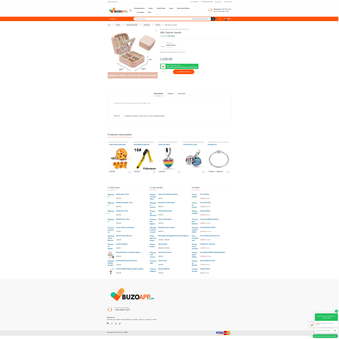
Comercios (195, 1)
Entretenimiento (139, 8)
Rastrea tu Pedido (208, 1)
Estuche (172, 29)
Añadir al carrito (185, 71)
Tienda (219, 1)
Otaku (126, 142)
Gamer (150, 8)
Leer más (203, 172)
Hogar (171, 8)
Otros (149, 12)
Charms (158, 25)
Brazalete (162, 29)
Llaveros (122, 142)
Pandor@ (146, 25)
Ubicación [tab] (181, 93)
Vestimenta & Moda (183, 8)
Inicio (109, 25)
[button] (156, 30)
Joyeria (176, 29)
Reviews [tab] (170, 93)
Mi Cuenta (228, 1)
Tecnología (140, 12)
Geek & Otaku (161, 8)
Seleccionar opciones (127, 172)
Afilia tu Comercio (112, 1)
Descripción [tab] (158, 93)
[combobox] (162, 19)
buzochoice (171, 45)
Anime (110, 142)
